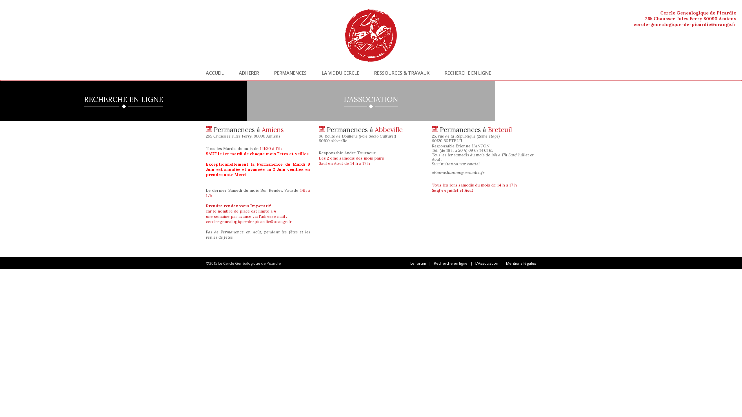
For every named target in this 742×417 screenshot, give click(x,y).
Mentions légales (521, 263)
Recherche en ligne (468, 73)
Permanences (290, 73)
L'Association (486, 263)
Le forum (418, 263)
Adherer (249, 73)
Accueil (215, 73)
